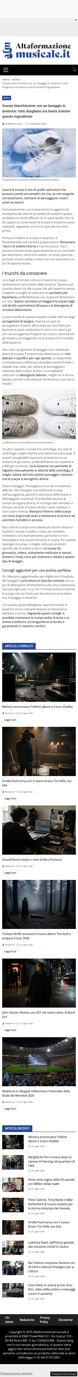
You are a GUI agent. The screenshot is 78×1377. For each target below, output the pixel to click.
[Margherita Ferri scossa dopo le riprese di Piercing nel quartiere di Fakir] (13, 1162)
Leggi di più (10, 719)
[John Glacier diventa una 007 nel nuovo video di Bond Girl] (39, 983)
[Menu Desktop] (5, 70)
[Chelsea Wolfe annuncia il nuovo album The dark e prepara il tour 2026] (39, 904)
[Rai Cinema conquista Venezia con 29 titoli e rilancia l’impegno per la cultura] (13, 1268)
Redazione (27, 1320)
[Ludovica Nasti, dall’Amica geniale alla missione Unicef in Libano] (13, 1247)
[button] (74, 70)
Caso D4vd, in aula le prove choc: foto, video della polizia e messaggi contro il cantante (51, 1289)
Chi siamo (9, 1320)
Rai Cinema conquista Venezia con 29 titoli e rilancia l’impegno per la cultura (51, 1267)
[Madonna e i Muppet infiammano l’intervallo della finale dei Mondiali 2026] (39, 1061)
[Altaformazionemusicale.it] (38, 50)
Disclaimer (65, 1320)
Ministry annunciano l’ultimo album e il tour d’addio (37, 707)
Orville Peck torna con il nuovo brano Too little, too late (49, 1224)
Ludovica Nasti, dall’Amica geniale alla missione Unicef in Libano (51, 1244)
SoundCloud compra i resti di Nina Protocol (32, 860)
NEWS (6, 98)
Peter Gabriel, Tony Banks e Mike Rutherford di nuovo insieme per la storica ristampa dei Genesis (50, 1204)
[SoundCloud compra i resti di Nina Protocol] (39, 830)
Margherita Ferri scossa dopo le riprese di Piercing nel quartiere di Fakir (51, 1161)
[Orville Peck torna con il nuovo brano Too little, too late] (39, 751)
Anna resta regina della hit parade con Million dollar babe (51, 1182)
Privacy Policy (45, 1320)
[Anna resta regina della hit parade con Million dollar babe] (13, 1185)
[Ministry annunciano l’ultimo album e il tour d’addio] (39, 677)
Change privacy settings (64, 1373)
